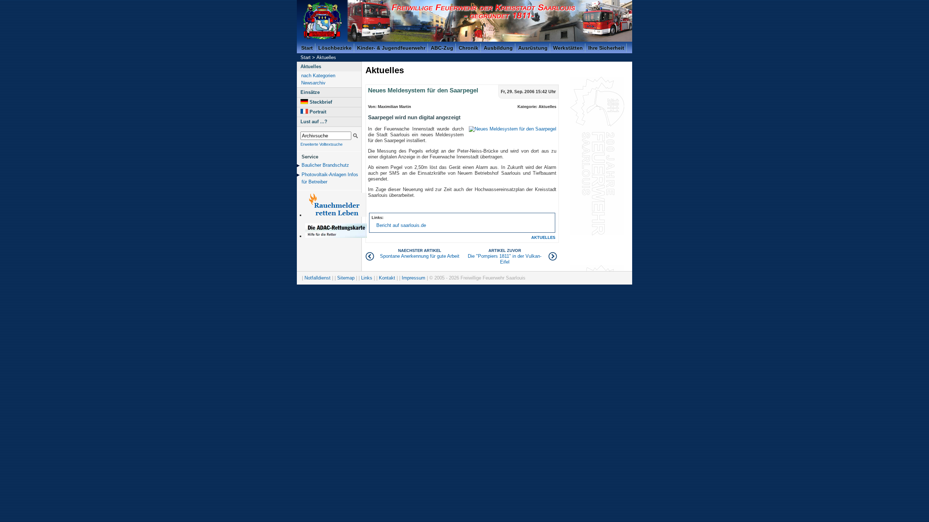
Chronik (468, 48)
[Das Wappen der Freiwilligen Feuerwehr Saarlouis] (322, 21)
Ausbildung (498, 48)
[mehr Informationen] (336, 236)
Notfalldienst (317, 278)
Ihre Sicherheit (606, 48)
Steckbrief (321, 102)
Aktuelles (326, 57)
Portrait (318, 112)
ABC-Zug (442, 48)
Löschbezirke (335, 48)
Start (307, 48)
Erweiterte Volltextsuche (321, 144)
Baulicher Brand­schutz (325, 165)
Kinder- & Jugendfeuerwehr (391, 48)
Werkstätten (568, 48)
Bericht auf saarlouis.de (401, 225)
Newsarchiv (313, 83)
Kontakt (387, 278)
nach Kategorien (318, 75)
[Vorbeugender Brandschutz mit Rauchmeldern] (336, 215)
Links (366, 278)
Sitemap (346, 278)
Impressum (413, 278)
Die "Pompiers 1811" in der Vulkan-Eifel (504, 256)
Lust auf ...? (313, 121)
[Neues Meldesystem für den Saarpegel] (512, 129)
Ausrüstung (533, 48)
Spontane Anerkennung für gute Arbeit (419, 253)
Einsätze (310, 92)
